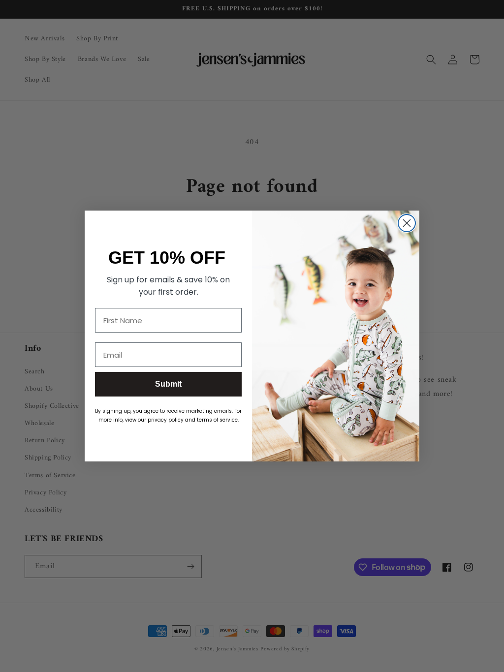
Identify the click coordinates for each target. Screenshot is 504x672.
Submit (168, 384)
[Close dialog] (406, 223)
